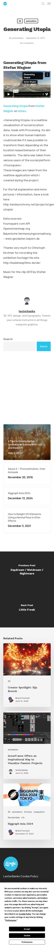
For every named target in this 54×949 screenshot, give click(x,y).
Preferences (27, 942)
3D (20, 21)
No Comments (27, 43)
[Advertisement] (27, 387)
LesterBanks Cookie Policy (20, 876)
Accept (27, 929)
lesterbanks (18, 38)
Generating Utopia (15, 106)
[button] (49, 3)
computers (39, 811)
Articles (28, 811)
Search (8, 339)
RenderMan (14, 817)
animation (31, 21)
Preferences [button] (10, 920)
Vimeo (22, 111)
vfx (23, 817)
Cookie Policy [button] (25, 914)
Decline (27, 936)
